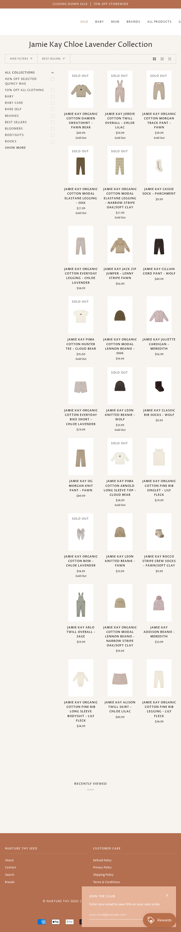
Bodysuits (14, 135)
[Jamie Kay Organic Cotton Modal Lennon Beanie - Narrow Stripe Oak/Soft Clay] (119, 602)
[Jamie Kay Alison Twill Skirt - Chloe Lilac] (119, 678)
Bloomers (14, 129)
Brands (10, 882)
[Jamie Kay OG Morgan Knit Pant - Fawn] (80, 456)
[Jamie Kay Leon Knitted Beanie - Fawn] (119, 532)
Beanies (12, 116)
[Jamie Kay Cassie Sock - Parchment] (159, 164)
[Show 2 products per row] (154, 58)
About (9, 860)
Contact (10, 868)
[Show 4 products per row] (171, 58)
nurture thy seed (62, 901)
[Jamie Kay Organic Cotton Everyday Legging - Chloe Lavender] (80, 244)
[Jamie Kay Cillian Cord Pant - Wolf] (159, 244)
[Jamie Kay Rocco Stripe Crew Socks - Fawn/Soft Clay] (159, 532)
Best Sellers (16, 122)
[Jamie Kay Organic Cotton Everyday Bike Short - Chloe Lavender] (80, 386)
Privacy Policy (102, 868)
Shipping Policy (103, 875)
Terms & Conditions (106, 882)
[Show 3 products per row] (162, 58)
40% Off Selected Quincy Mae (21, 81)
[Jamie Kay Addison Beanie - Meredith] (159, 602)
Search (9, 875)
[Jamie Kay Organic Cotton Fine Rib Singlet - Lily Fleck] (159, 456)
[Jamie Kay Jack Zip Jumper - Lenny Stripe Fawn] (119, 244)
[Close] (169, 893)
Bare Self (13, 109)
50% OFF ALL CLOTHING (24, 90)
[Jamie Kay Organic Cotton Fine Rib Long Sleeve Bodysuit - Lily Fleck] (80, 678)
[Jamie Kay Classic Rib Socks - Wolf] (159, 386)
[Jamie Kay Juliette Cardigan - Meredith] (159, 315)
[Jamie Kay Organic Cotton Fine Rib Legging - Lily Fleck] (159, 678)
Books (10, 141)
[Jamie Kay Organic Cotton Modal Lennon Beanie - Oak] (119, 315)
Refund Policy (102, 860)
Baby (9, 97)
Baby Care (14, 103)
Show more (15, 148)
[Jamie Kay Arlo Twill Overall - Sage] (80, 602)
